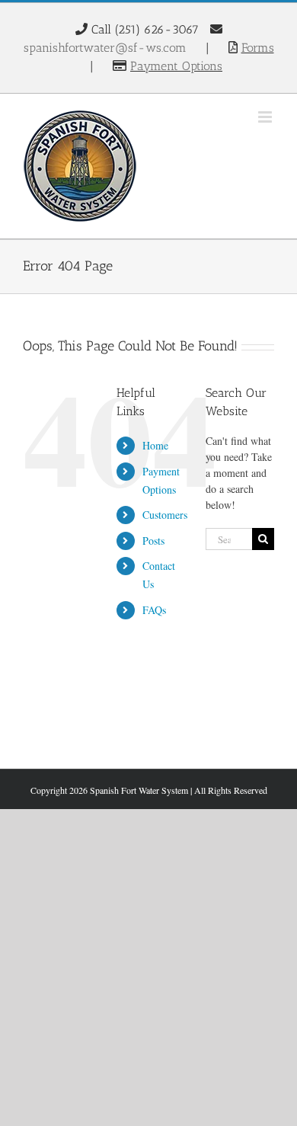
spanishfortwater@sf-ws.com (105, 47)
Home (155, 445)
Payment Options (176, 66)
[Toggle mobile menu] (266, 117)
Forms (257, 47)
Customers (164, 514)
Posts (153, 540)
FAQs (154, 610)
